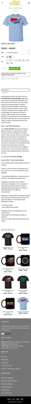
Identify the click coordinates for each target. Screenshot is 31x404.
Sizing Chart (5, 360)
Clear (28, 50)
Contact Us (4, 363)
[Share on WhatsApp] (2, 78)
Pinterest (15, 328)
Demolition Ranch (17, 8)
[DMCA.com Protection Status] (6, 334)
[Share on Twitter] (8, 78)
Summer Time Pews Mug (8, 312)
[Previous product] (17, 10)
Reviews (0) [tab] (5, 92)
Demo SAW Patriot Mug (23, 248)
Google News (5, 330)
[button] (2, 3)
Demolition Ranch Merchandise (11, 98)
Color (2, 56)
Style (2, 52)
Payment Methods (7, 384)
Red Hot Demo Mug (23, 269)
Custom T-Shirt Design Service (10, 369)
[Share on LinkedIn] (17, 78)
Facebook (26, 326)
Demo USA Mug (17, 156)
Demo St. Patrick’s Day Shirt (23, 291)
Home (10, 8)
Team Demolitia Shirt (23, 312)
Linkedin (20, 328)
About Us (4, 357)
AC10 (12, 75)
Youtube (8, 328)
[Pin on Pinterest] (14, 78)
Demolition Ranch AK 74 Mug (8, 269)
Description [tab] (5, 90)
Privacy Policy (5, 390)
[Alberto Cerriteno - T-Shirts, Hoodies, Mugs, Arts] (15, 2)
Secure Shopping (6, 387)
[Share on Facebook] (5, 78)
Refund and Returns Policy (9, 381)
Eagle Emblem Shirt (8, 247)
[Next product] (14, 10)
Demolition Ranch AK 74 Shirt (8, 291)
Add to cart (14, 68)
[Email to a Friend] (11, 78)
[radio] (7, 57)
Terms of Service (6, 393)
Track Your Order (6, 366)
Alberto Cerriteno (18, 402)
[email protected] (12, 344)
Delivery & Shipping (7, 378)
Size (2, 61)
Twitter (3, 328)
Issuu (25, 328)
